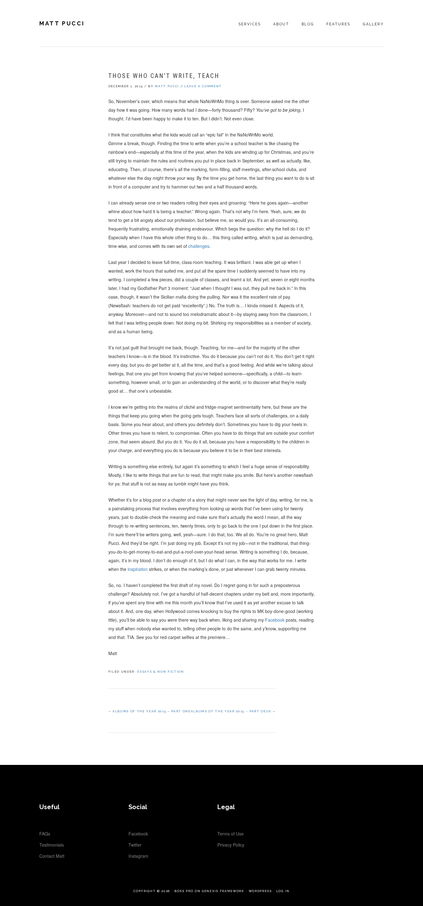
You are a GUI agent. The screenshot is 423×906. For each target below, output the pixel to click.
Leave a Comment (203, 86)
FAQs (44, 833)
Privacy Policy (230, 845)
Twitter (135, 845)
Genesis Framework (223, 891)
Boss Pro (183, 891)
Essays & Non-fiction (160, 671)
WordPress (260, 891)
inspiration (138, 569)
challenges (198, 246)
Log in (283, 891)
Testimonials (51, 845)
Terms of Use (230, 833)
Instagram (138, 856)
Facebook (275, 620)
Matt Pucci (62, 23)
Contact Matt (51, 856)
